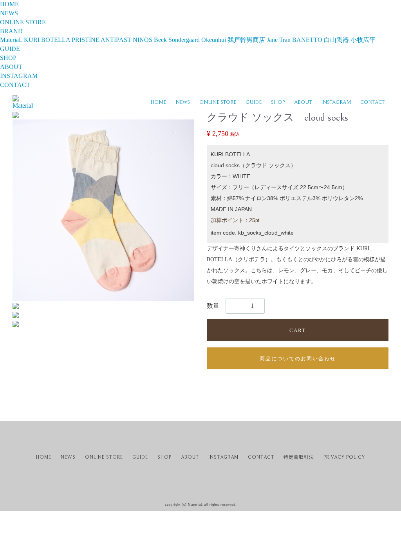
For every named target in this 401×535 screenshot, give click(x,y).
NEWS (182, 102)
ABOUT (303, 102)
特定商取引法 (299, 457)
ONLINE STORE (217, 102)
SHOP (278, 102)
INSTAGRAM (336, 102)
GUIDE (254, 102)
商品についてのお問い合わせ (298, 358)
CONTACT (372, 102)
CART (297, 330)
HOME (158, 102)
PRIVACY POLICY (344, 457)
